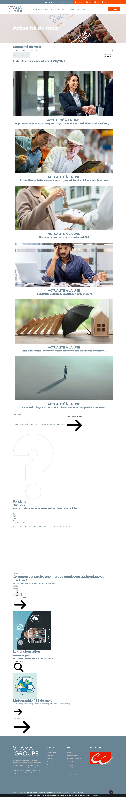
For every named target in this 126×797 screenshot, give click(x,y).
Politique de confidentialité (46, 792)
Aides (78, 9)
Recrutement (61, 9)
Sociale (49, 765)
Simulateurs (70, 9)
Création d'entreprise (74, 774)
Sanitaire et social (73, 755)
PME (68, 771)
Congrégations (72, 765)
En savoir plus (95, 795)
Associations (71, 768)
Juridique (50, 762)
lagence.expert (79, 792)
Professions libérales (74, 758)
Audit (49, 768)
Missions (53, 9)
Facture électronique (65, 2)
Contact (114, 9)
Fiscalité (50, 758)
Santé (69, 752)
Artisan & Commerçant (74, 762)
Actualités (84, 9)
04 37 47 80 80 (49, 2)
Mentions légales (31, 792)
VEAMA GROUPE (37, 9)
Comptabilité (51, 752)
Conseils (50, 755)
